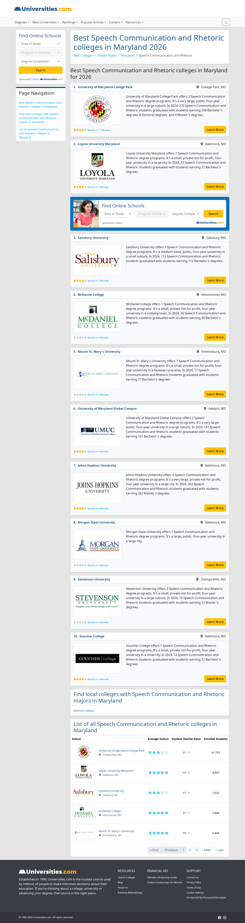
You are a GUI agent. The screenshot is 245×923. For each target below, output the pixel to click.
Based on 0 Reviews (98, 337)
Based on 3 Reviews (98, 187)
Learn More (215, 129)
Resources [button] (133, 22)
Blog (120, 882)
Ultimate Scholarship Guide (162, 877)
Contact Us (193, 877)
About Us (123, 887)
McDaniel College (91, 295)
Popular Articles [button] (92, 22)
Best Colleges (83, 55)
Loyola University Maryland (99, 144)
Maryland (128, 55)
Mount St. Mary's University (99, 351)
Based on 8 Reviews (98, 508)
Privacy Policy (194, 882)
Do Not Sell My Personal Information (206, 897)
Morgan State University (96, 522)
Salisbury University (93, 238)
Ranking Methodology (130, 892)
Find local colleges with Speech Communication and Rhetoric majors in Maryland (39, 118)
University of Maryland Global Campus (107, 408)
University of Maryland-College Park (105, 87)
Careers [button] (114, 22)
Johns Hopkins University (97, 465)
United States (107, 55)
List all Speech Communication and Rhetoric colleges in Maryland (38, 133)
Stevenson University (94, 579)
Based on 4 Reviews (98, 451)
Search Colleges (126, 877)
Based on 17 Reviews (99, 130)
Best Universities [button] (45, 22)
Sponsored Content (29, 79)
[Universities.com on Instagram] (224, 917)
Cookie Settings (195, 892)
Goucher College (91, 636)
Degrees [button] (21, 22)
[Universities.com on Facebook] (219, 917)
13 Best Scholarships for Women (164, 882)
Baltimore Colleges (84, 710)
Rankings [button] (68, 22)
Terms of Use (194, 887)
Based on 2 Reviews (98, 280)
